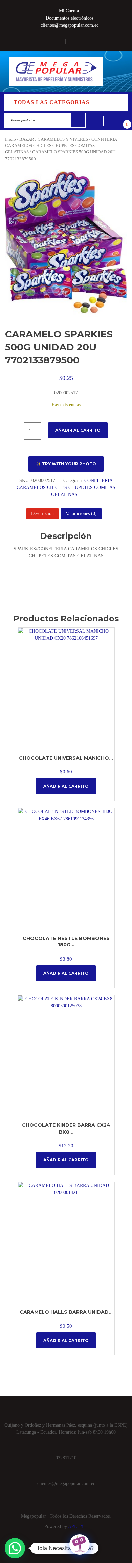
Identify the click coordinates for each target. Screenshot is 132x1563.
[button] (118, 72)
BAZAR (26, 139)
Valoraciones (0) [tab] (81, 513)
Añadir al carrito (78, 430)
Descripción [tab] (42, 513)
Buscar (78, 120)
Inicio (10, 139)
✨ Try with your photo (66, 463)
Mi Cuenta (69, 10)
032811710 (66, 1457)
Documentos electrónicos (69, 18)
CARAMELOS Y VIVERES (63, 139)
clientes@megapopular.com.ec (69, 25)
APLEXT (77, 1526)
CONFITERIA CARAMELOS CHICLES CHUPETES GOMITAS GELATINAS (61, 146)
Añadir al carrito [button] (66, 786)
